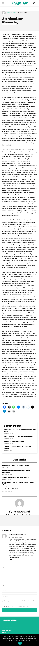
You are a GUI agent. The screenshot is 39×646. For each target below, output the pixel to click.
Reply (10, 560)
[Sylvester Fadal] (4, 13)
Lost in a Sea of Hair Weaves (12, 489)
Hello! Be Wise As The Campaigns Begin (18, 436)
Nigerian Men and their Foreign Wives (15, 465)
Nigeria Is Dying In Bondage (14, 441)
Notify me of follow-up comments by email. (16, 606)
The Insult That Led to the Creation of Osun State (20, 430)
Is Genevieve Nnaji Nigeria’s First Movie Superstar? (16, 471)
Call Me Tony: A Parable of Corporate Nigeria (17, 447)
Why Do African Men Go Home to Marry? (16, 477)
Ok (20, 643)
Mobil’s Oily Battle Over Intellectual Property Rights (18, 483)
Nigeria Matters (9, 24)
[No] (37, 640)
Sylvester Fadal (11, 13)
